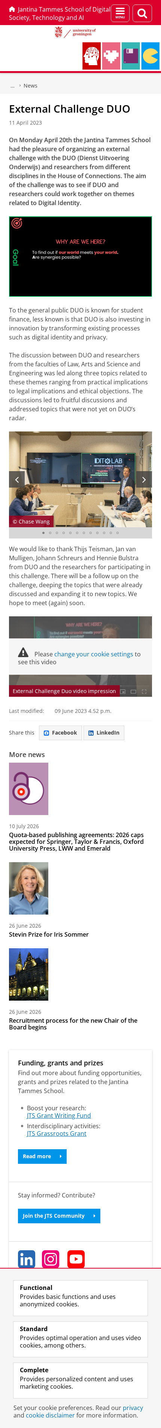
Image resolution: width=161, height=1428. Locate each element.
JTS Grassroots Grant (56, 1133)
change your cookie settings (93, 654)
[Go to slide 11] (110, 532)
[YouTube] (76, 1259)
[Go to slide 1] (43, 532)
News (30, 85)
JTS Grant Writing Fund (59, 1115)
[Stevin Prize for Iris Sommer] (28, 888)
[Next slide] (144, 479)
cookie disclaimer (50, 1415)
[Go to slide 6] (77, 532)
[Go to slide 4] (63, 532)
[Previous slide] (17, 479)
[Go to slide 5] (70, 532)
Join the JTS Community (54, 1215)
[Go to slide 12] (117, 532)
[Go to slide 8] (90, 532)
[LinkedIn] (27, 1259)
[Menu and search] (120, 13)
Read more (37, 1156)
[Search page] (142, 13)
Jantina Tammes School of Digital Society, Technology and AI (59, 13)
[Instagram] (51, 1259)
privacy (133, 1408)
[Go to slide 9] (97, 532)
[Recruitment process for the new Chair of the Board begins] (28, 974)
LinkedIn (108, 732)
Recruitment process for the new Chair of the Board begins (73, 1024)
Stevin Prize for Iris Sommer (49, 934)
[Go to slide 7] (83, 532)
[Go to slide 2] (50, 532)
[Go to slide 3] (57, 532)
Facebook (64, 732)
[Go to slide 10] (104, 532)
